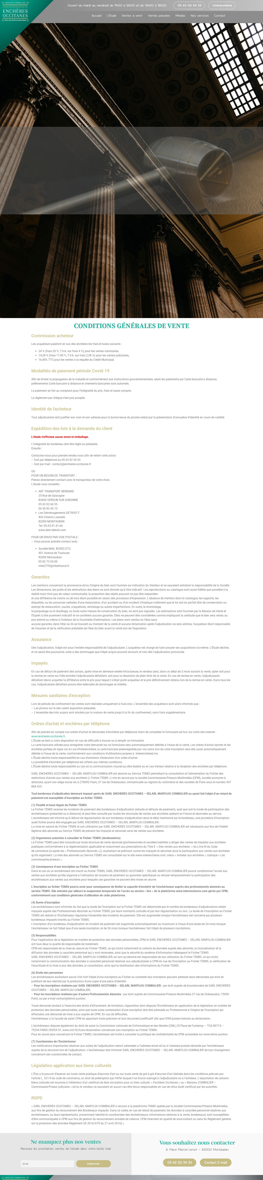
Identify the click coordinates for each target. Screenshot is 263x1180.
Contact (219, 15)
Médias (180, 15)
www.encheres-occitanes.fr (48, 736)
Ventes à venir (132, 15)
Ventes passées (159, 15)
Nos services (200, 15)
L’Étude (111, 15)
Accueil (96, 15)
